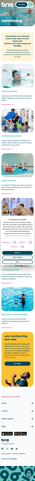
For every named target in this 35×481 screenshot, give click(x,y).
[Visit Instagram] (7, 449)
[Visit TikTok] (17, 449)
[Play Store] (20, 434)
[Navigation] (30, 4)
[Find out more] (17, 76)
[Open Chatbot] (29, 475)
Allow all (17, 253)
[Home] (7, 4)
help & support (7, 419)
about (4, 403)
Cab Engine (13, 459)
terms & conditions (19, 453)
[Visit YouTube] (12, 449)
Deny (17, 262)
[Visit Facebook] (2, 449)
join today (17, 363)
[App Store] (7, 434)
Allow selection (17, 257)
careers (4, 411)
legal (3, 426)
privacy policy (6, 453)
